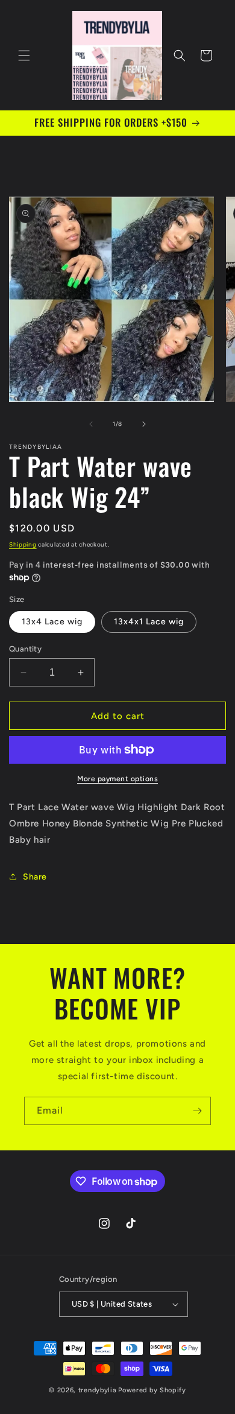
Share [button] (35, 877)
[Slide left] (91, 424)
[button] (24, 55)
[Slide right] (144, 424)
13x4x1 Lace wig (149, 622)
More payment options (117, 779)
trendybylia (97, 1390)
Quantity (25, 648)
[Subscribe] (197, 1111)
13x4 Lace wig (52, 622)
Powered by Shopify (152, 1390)
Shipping (23, 544)
